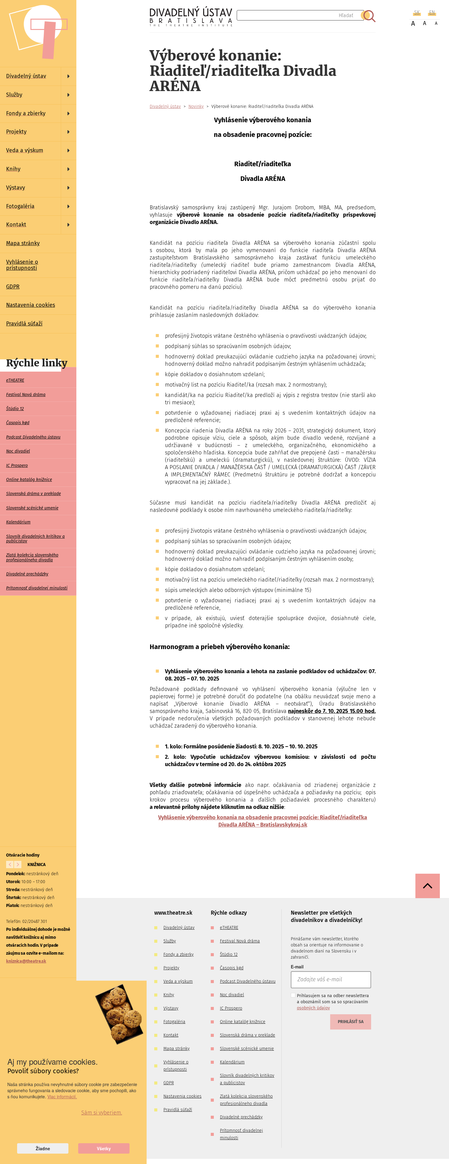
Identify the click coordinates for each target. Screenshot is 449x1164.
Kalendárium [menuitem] (18, 522)
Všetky (104, 1148)
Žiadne (43, 1148)
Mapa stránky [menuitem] (23, 243)
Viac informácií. (62, 1096)
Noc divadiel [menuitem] (18, 451)
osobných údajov (313, 1008)
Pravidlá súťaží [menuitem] (24, 323)
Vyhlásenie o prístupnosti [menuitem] (22, 265)
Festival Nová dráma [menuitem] (26, 394)
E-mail (297, 967)
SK (417, 12)
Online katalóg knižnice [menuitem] (29, 479)
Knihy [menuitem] (168, 994)
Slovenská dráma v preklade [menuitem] (33, 493)
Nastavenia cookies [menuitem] (30, 305)
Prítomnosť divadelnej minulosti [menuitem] (37, 588)
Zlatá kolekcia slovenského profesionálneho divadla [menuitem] (32, 557)
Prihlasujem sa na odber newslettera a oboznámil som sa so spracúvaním (333, 1002)
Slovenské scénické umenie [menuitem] (32, 508)
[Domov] (193, 16)
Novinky (196, 106)
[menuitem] (38, 76)
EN (432, 12)
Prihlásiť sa (350, 1021)
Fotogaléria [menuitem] (174, 1021)
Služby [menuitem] (169, 941)
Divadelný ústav (165, 106)
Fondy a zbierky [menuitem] (178, 954)
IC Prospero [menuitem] (17, 465)
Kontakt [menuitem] (170, 1035)
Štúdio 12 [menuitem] (15, 408)
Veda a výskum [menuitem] (178, 981)
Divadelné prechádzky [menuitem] (27, 574)
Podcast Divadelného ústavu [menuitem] (33, 437)
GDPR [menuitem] (13, 286)
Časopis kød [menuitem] (17, 422)
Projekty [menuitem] (171, 968)
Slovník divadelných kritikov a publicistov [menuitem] (35, 539)
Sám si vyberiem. (101, 1112)
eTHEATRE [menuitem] (15, 380)
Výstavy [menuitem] (170, 1008)
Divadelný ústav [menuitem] (179, 927)
